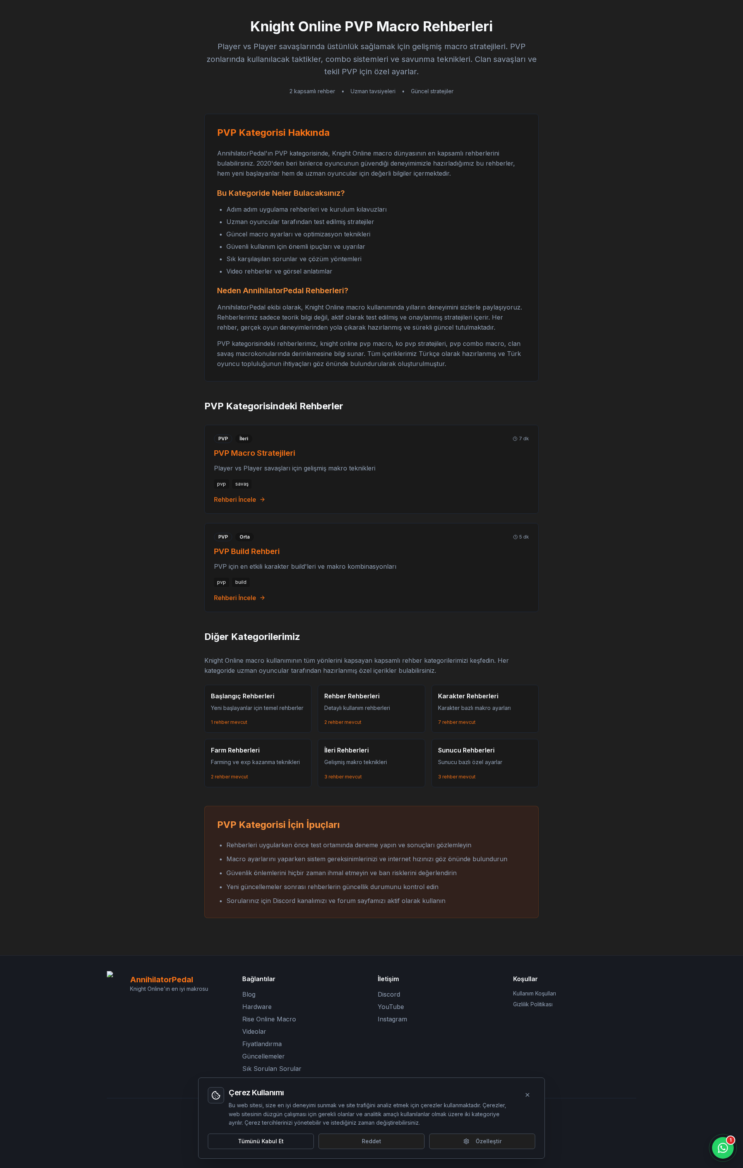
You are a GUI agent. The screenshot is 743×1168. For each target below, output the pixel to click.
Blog (248, 994)
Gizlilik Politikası (533, 1004)
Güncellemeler (263, 1056)
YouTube (391, 1007)
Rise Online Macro (269, 1019)
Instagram (392, 1019)
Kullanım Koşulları (534, 993)
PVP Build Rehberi (247, 551)
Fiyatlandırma (262, 1044)
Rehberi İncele (235, 499)
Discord (389, 994)
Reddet (371, 1141)
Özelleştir (489, 1141)
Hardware (257, 1007)
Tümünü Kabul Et (261, 1141)
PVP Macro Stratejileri (254, 453)
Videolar (254, 1031)
